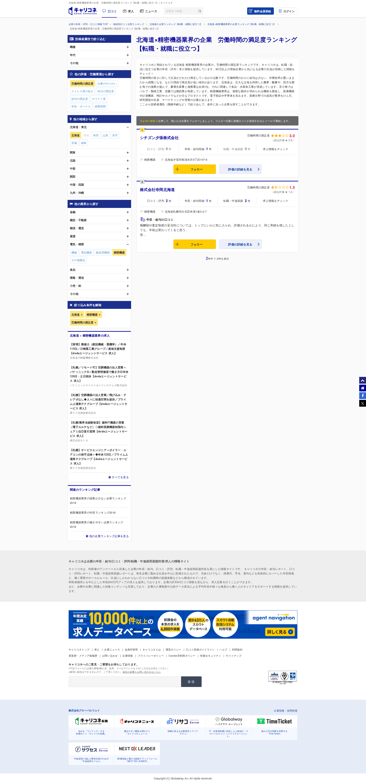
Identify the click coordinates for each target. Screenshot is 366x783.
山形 (105, 135)
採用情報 (292, 710)
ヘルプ (223, 649)
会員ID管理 (131, 649)
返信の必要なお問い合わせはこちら (142, 671)
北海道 (75, 314)
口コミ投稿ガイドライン (200, 649)
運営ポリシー (173, 649)
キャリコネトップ (79, 649)
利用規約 (237, 649)
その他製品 (78, 260)
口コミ (112, 11)
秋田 (96, 135)
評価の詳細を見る (240, 169)
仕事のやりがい (107, 83)
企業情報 (127, 655)
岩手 (115, 135)
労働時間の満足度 (82, 322)
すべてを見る (120, 477)
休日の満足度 (105, 91)
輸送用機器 (103, 252)
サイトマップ (233, 655)
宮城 (74, 143)
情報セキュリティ (210, 655)
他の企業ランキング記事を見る (109, 536)
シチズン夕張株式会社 (159, 137)
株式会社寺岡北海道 (157, 189)
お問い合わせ (110, 655)
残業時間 (100, 106)
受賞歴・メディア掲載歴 (83, 655)
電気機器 (86, 252)
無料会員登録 (262, 11)
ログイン (289, 11)
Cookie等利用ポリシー (182, 655)
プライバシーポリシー (151, 655)
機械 (74, 252)
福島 (83, 143)
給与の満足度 (79, 99)
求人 (131, 11)
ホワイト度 (99, 99)
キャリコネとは (152, 649)
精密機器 (92, 314)
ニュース (151, 11)
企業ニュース (112, 649)
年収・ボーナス (81, 106)
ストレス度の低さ (82, 91)
